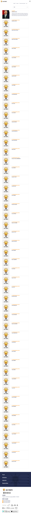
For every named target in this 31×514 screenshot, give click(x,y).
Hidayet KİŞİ (13, 149)
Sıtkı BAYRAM (14, 342)
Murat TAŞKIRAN (14, 259)
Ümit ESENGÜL (14, 406)
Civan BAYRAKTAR (14, 94)
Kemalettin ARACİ (14, 204)
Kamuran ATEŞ (14, 461)
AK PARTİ (14, 3)
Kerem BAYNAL (14, 213)
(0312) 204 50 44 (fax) (6, 502)
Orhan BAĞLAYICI (14, 305)
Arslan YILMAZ (14, 57)
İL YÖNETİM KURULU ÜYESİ (16, 29)
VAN (14, 7)
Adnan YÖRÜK (14, 48)
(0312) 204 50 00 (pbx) (6, 500)
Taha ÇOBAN (13, 369)
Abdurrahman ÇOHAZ (15, 30)
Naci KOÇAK (13, 268)
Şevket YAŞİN (14, 351)
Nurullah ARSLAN (14, 296)
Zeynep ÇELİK (14, 452)
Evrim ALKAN (14, 112)
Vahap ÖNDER (14, 415)
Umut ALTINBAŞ (14, 397)
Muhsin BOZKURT (14, 241)
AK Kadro (17, 3)
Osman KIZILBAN (14, 314)
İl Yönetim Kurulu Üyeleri (22, 3)
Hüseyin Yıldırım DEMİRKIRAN (16, 158)
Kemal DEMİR (14, 195)
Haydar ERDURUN (14, 140)
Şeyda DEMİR (14, 360)
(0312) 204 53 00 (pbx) (6, 501)
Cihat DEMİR (13, 85)
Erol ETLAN (13, 103)
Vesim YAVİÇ (13, 424)
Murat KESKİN (14, 250)
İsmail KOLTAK (14, 186)
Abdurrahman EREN (15, 39)
